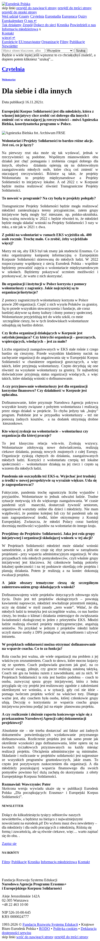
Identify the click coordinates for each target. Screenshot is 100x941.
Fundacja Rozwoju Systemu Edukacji (50, 924)
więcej (8, 38)
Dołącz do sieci (44, 25)
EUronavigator (29, 42)
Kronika (63, 25)
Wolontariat (9, 79)
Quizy (82, 16)
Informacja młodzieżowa (20, 29)
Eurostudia (53, 16)
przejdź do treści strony (75, 8)
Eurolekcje (10, 42)
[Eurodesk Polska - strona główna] (16, 4)
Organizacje (50, 42)
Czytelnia (37, 16)
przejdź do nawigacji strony (36, 8)
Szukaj (80, 50)
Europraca (69, 16)
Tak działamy (12, 25)
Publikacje (77, 42)
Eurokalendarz (12, 21)
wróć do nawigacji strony (34, 937)
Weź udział (10, 16)
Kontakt (8, 33)
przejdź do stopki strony (19, 12)
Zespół (28, 25)
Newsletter (10, 46)
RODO (44, 929)
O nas (30, 21)
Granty (24, 16)
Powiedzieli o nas (83, 25)
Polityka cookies (65, 929)
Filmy (64, 42)
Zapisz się (9, 844)
